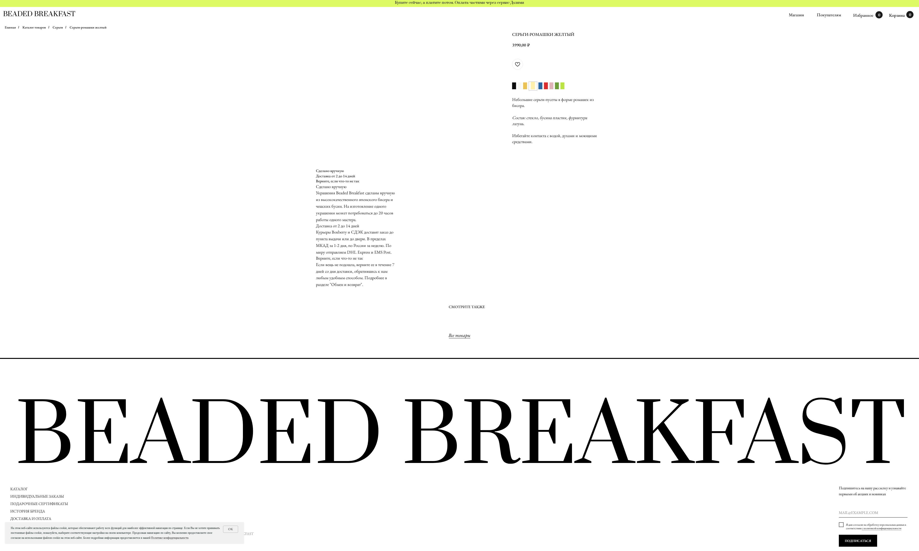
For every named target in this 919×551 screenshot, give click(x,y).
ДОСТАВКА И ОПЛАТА (31, 518)
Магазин (796, 14)
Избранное (863, 15)
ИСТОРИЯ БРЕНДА (27, 511)
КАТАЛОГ (19, 488)
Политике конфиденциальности (169, 538)
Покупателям (829, 14)
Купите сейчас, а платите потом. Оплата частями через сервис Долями (459, 2)
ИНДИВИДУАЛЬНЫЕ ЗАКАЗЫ (37, 496)
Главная (10, 27)
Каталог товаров (34, 27)
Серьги (58, 27)
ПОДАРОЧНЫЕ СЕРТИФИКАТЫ (39, 503)
